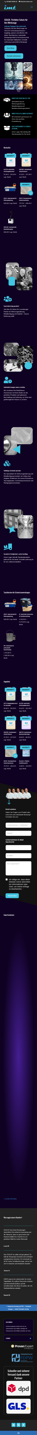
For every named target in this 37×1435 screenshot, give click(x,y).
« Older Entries (10, 1199)
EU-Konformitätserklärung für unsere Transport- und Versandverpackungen (17, 991)
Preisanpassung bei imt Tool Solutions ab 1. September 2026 (16, 943)
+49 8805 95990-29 (11, 1)
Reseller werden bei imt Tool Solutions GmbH (17, 1083)
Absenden (12, 896)
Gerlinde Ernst (12, 994)
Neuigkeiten (23, 946)
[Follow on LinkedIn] (14, 1425)
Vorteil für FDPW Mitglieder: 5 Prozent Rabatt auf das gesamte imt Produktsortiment (18, 1039)
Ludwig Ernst (12, 1176)
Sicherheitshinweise (24, 994)
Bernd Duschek (13, 946)
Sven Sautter (12, 1131)
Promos (23, 1042)
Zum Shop (10, 48)
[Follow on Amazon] (23, 1425)
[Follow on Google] (18, 1425)
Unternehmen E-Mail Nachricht (15, 841)
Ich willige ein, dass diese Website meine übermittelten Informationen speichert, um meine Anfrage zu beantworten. (19, 884)
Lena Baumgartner (14, 1042)
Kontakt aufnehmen (14, 56)
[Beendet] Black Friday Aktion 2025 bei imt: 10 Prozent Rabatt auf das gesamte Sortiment (17, 1128)
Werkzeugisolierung (12, 1179)
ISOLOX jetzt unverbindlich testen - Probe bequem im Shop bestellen (18, 1173)
